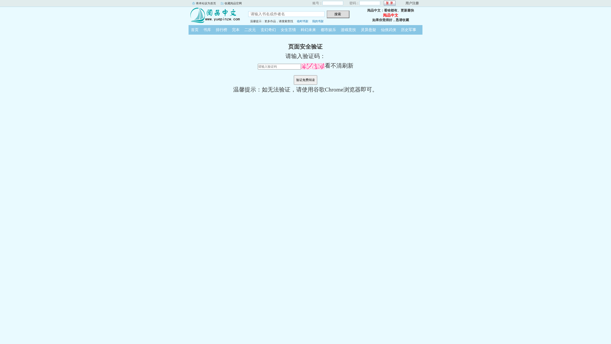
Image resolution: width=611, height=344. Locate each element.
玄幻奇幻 (268, 30)
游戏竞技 (348, 30)
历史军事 (408, 30)
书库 (207, 30)
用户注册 (412, 3)
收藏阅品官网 (233, 3)
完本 (236, 30)
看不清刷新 (339, 66)
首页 (195, 30)
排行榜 (221, 30)
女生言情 (288, 30)
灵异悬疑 (368, 30)
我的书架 (318, 21)
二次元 (250, 30)
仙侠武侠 (388, 30)
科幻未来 (308, 30)
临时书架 (302, 21)
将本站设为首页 (206, 3)
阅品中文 (215, 15)
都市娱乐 (328, 30)
